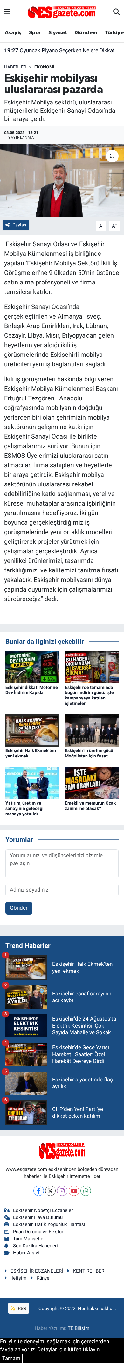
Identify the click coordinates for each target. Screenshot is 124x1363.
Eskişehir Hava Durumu (38, 1217)
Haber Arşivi (26, 1253)
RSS (21, 1308)
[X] (50, 1191)
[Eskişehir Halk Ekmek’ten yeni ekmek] (32, 730)
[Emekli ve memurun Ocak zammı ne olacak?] (92, 782)
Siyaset (57, 33)
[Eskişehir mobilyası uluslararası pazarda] (62, 180)
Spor (35, 33)
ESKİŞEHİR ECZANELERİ (36, 1271)
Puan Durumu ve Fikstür (38, 1232)
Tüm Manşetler (29, 1239)
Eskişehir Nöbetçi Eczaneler (43, 1210)
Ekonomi (44, 66)
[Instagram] (62, 1191)
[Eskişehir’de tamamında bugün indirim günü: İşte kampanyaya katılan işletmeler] (92, 667)
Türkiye (114, 33)
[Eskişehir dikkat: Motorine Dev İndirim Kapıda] (32, 667)
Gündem (86, 33)
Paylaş (19, 225)
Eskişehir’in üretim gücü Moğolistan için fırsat (89, 753)
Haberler (15, 66)
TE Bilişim (78, 1328)
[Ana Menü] (7, 12)
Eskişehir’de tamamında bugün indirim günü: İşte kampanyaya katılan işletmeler (89, 695)
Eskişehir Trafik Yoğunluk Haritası (49, 1224)
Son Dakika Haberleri (35, 1246)
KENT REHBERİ (89, 1271)
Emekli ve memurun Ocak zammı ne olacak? (90, 805)
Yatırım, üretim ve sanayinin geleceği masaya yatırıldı (24, 808)
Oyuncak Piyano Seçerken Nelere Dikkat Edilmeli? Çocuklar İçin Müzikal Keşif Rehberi (62, 50)
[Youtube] (74, 1191)
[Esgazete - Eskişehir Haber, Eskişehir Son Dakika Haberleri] (62, 12)
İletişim (18, 1278)
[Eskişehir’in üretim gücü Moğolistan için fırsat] (92, 730)
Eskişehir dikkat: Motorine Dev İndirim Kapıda (31, 690)
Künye (43, 1278)
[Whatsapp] (85, 1191)
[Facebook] (38, 1191)
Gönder (19, 908)
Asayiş (13, 33)
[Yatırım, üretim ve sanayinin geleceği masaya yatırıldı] (32, 782)
